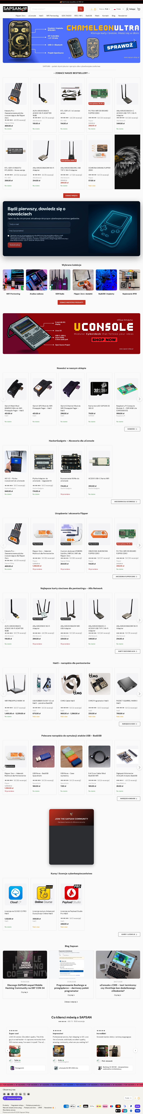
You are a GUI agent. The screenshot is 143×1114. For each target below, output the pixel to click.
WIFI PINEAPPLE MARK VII (14, 701)
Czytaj (24, 992)
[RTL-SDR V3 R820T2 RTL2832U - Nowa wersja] (16, 151)
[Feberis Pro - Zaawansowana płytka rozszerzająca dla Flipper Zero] (16, 94)
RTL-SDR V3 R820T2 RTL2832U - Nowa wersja (15, 169)
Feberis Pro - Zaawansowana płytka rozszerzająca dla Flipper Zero (15, 114)
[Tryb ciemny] (93, 9)
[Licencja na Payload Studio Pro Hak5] (71, 894)
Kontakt (105, 16)
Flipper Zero (20, 16)
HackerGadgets (10, 488)
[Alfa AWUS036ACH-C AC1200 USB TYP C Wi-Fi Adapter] (127, 94)
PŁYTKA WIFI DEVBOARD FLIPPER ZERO (98, 112)
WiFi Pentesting (52, 16)
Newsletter (122, 16)
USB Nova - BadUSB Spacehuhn (40, 774)
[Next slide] (134, 40)
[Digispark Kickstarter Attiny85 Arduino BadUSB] (127, 757)
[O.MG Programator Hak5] (99, 684)
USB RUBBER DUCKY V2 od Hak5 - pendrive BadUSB (43, 702)
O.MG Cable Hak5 (68, 701)
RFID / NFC (79, 16)
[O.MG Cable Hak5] (71, 684)
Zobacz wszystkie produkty (71, 302)
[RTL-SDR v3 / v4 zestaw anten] (71, 94)
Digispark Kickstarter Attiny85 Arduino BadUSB (126, 774)
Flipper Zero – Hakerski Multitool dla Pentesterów (43, 552)
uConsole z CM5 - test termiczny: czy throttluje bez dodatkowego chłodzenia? (118, 988)
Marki (97, 16)
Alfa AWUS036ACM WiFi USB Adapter (70, 627)
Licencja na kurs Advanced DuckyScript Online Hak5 (43, 912)
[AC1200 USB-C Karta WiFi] (99, 462)
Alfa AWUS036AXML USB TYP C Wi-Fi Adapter (71, 169)
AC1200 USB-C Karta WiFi (98, 478)
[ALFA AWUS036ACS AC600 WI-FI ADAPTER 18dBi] (44, 94)
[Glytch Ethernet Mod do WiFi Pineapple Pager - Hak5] (71, 389)
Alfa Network (37, 121)
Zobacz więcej (71, 196)
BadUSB (89, 16)
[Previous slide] (9, 40)
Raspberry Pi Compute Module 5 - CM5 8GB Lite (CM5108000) (126, 408)
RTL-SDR (63, 121)
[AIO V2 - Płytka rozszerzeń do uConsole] (16, 462)
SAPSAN (91, 416)
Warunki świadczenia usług (12, 1108)
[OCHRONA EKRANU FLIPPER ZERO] (99, 151)
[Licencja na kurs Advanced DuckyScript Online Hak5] (44, 894)
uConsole (32, 16)
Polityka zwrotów (30, 1108)
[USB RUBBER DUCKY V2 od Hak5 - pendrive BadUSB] (44, 684)
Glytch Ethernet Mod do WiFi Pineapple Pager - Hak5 (71, 408)
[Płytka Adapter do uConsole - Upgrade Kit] (44, 462)
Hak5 (41, 16)
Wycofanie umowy (9, 1110)
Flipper (90, 121)
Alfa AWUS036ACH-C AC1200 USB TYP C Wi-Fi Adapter (126, 113)
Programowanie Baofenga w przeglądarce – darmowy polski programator (71, 988)
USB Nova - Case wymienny (67, 774)
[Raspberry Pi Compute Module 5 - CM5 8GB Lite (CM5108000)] (127, 389)
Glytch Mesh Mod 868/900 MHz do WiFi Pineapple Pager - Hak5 (14, 408)
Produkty (6, 1105)
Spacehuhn (37, 783)
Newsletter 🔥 (49, 1108)
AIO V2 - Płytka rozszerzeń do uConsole (15, 479)
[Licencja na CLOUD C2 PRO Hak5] (16, 894)
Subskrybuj (15, 245)
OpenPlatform (121, 783)
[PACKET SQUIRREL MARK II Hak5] (127, 684)
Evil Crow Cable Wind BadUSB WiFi (97, 774)
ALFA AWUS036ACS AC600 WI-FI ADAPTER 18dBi (42, 113)
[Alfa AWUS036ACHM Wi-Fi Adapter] (44, 151)
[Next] (139, 399)
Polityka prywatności (33, 1105)
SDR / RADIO (66, 16)
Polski (127, 1098)
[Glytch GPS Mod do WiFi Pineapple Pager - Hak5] (44, 389)
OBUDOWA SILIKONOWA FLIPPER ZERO (98, 552)
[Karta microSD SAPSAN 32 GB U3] (99, 389)
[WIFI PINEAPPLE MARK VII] (16, 684)
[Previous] (3, 399)
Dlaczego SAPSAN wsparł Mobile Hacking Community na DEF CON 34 (25, 986)
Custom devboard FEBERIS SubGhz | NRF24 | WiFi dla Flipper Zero (71, 553)
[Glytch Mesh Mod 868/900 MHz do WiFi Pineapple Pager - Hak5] (16, 389)
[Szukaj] (81, 9)
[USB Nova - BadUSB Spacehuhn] (44, 757)
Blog (113, 16)
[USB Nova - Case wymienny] (71, 757)
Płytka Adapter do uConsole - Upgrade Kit (42, 479)
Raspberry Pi (120, 416)
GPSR (40, 1108)
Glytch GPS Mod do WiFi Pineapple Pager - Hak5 (42, 407)
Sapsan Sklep (9, 123)
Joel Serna (92, 783)
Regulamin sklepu (17, 1105)
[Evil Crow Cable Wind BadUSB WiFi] (99, 757)
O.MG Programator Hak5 (98, 701)
